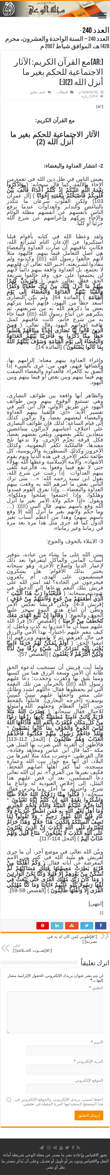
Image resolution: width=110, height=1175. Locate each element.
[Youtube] (61, 1147)
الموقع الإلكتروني (89, 1080)
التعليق (96, 988)
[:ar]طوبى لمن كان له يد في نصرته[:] (72, 937)
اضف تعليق (37, 92)
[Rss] (78, 1147)
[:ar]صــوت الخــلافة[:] (32, 948)
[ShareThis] (55, 1147)
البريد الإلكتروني (88, 1061)
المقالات (62, 92)
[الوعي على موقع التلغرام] (41, 1147)
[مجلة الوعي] (55, 9)
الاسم (97, 1042)
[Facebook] (73, 1147)
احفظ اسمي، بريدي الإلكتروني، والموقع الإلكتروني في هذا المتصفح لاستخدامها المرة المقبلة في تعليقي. (59, 1101)
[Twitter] (67, 1147)
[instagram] (48, 1147)
